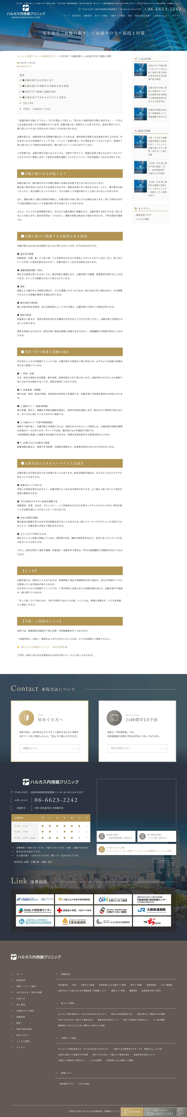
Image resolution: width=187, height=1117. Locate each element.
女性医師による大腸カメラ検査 (112, 985)
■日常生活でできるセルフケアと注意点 (44, 97)
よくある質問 (23, 1041)
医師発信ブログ (25, 66)
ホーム (66, 16)
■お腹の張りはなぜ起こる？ (38, 80)
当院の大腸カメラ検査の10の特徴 (73, 1055)
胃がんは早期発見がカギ (122, 1014)
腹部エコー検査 (118, 991)
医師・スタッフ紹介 (26, 986)
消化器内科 (63, 985)
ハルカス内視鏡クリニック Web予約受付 (44, 647)
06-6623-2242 (56, 800)
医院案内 (76, 16)
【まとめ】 (28, 103)
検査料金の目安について (108, 1020)
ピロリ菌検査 (166, 985)
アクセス (176, 16)
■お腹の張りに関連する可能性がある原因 (45, 86)
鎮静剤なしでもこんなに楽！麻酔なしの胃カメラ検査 (81, 1025)
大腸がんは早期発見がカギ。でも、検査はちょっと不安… (138, 1049)
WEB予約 (135, 1112)
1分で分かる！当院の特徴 (29, 992)
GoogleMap (164, 860)
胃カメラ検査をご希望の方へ (136, 1020)
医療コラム (66, 1073)
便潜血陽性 (151, 985)
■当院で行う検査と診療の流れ (39, 92)
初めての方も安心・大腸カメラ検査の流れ (110, 1055)
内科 (74, 985)
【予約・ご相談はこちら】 (37, 109)
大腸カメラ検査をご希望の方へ (71, 1060)
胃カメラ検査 (101, 16)
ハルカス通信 (142, 219)
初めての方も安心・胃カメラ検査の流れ (75, 1020)
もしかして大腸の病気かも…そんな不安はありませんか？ (83, 1049)
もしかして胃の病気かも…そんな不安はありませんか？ (82, 1014)
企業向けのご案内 (25, 1011)
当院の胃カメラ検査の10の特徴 (151, 1014)
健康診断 (133, 991)
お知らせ (20, 999)
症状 (130, 16)
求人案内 (20, 1005)
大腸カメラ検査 (117, 16)
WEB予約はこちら (121, 748)
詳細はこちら (30, 748)
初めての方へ (23, 1035)
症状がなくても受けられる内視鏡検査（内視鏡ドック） (82, 991)
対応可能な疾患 (142, 16)
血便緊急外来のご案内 (151, 991)
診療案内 (88, 16)
